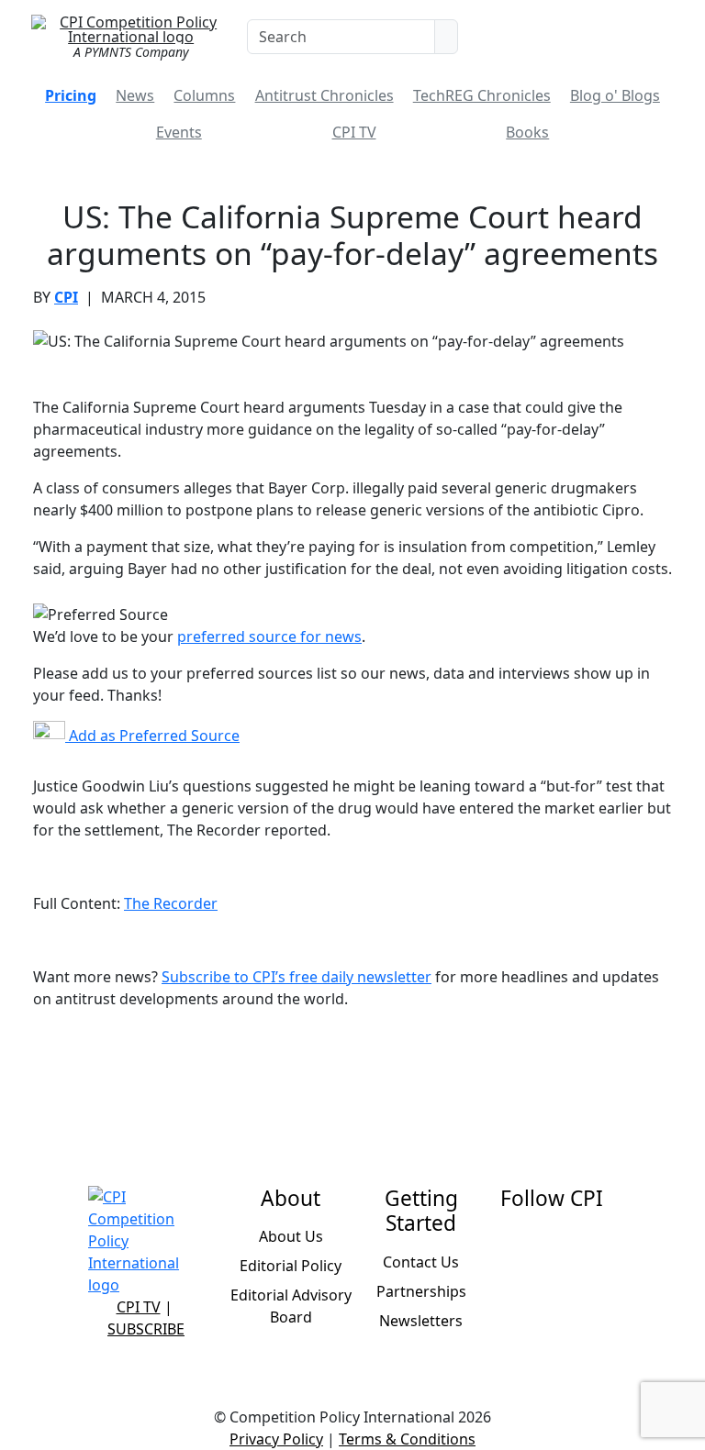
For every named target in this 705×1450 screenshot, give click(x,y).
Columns (204, 95)
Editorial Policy (290, 1266)
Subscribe (146, 1329)
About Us (291, 1236)
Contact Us (421, 1262)
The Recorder (171, 903)
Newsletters (421, 1321)
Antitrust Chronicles (324, 95)
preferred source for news (269, 636)
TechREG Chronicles (482, 95)
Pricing (70, 95)
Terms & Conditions (407, 1439)
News (135, 95)
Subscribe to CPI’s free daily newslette (293, 977)
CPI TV (354, 132)
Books (527, 132)
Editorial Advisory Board (291, 1306)
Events (179, 132)
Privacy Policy (276, 1439)
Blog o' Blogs (615, 95)
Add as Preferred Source (152, 735)
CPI (66, 297)
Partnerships (421, 1291)
